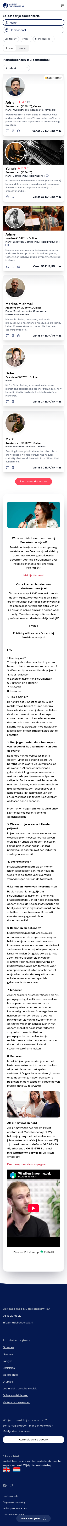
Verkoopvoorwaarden (16, 1402)
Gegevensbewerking (14, 1502)
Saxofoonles (10, 1375)
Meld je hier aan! (33, 575)
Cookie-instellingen (14, 1514)
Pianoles (8, 1354)
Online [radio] (22, 47)
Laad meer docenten (33, 481)
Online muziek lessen (15, 1395)
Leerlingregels (10, 1495)
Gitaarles (8, 1347)
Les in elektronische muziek (20, 1388)
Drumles (8, 1381)
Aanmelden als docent (33, 1439)
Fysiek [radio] (9, 47)
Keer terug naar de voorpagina (26, 1164)
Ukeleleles (9, 1368)
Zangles (7, 1361)
